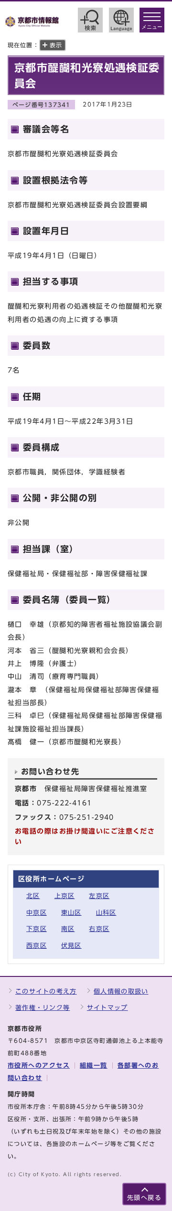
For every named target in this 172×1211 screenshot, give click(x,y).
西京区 (36, 946)
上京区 (64, 896)
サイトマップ (107, 1008)
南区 (68, 929)
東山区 (71, 913)
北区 (33, 896)
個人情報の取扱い (121, 991)
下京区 (36, 929)
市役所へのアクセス (39, 1065)
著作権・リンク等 (42, 1008)
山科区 (106, 913)
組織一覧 (94, 1065)
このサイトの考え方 (46, 991)
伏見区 (71, 946)
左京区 (99, 896)
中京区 (36, 913)
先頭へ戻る (144, 1198)
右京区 (99, 929)
